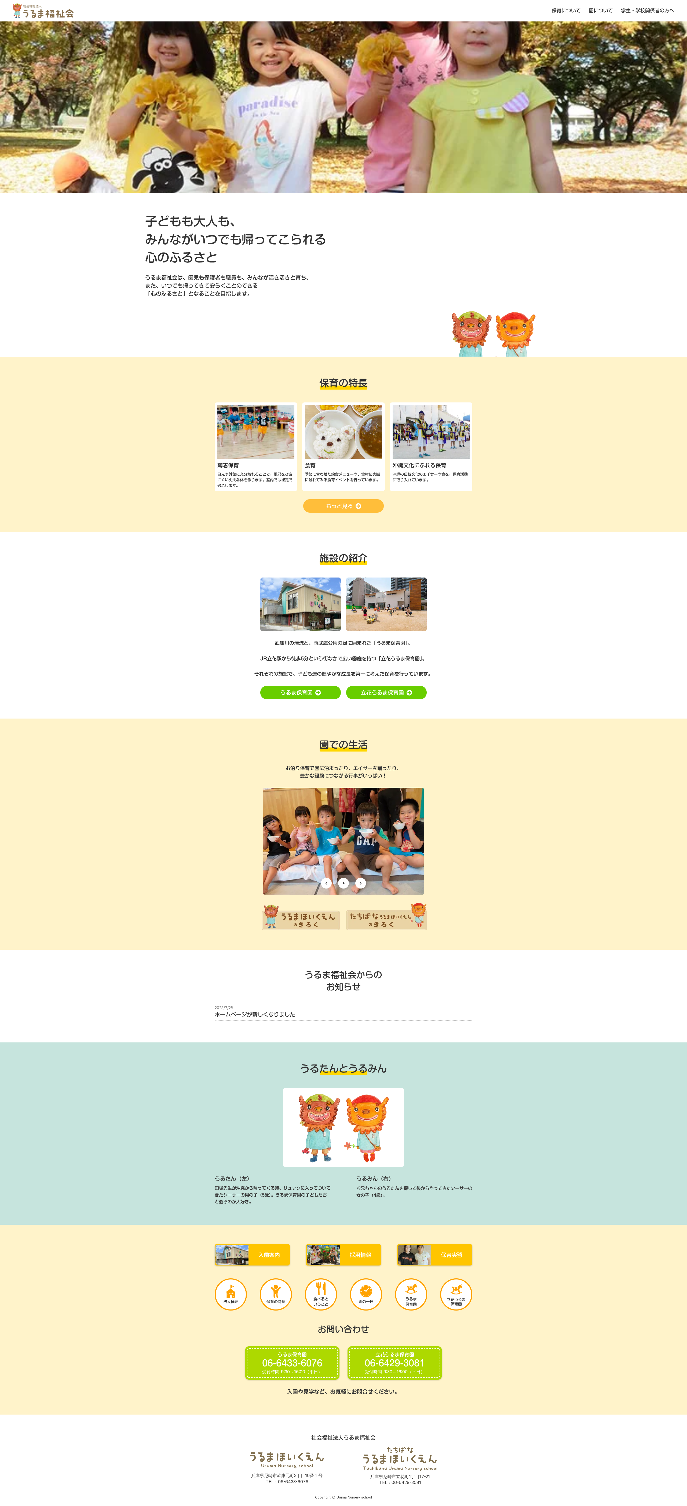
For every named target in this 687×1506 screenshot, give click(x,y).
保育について (566, 10)
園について (601, 10)
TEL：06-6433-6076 (287, 1481)
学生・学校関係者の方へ (647, 10)
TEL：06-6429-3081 (400, 1482)
